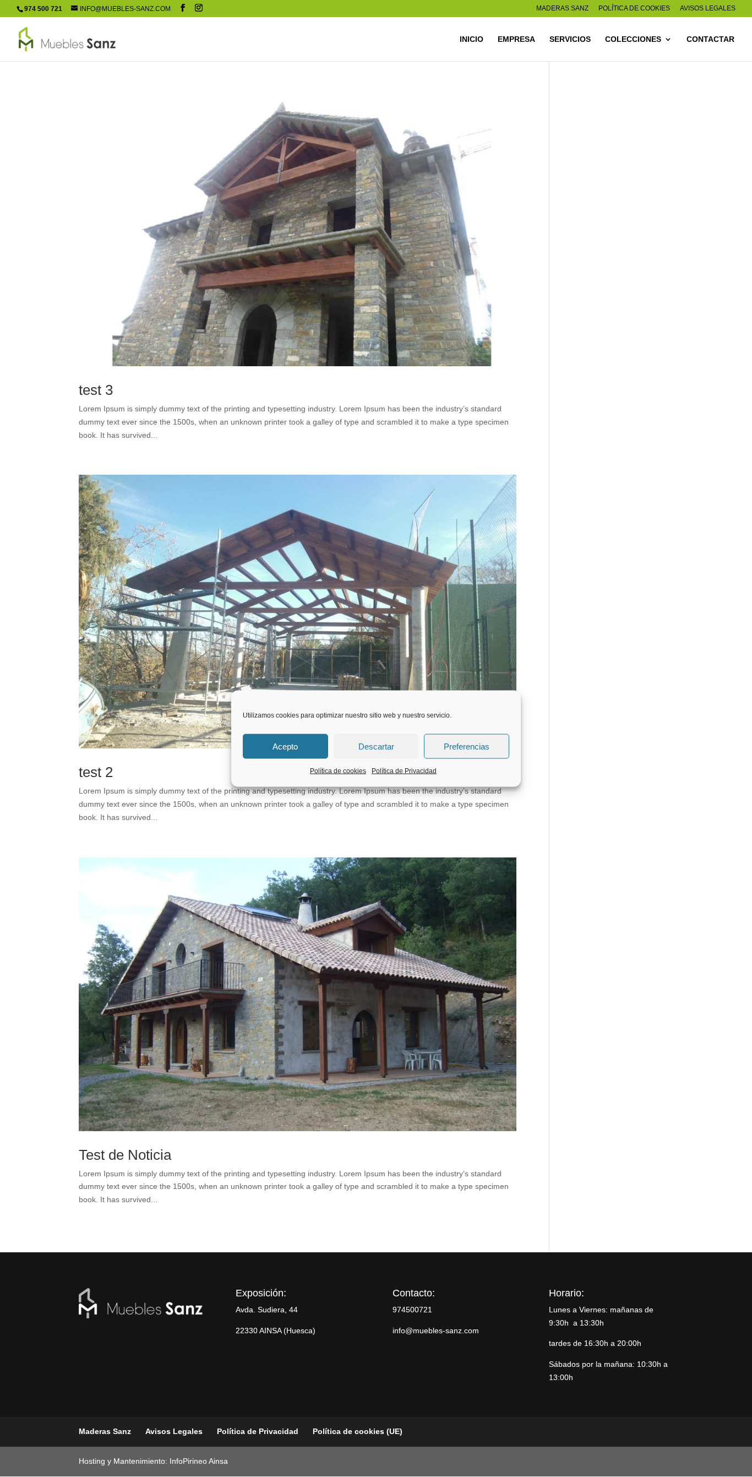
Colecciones (633, 39)
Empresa (516, 39)
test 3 (96, 390)
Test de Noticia (125, 1155)
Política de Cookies (634, 8)
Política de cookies (338, 771)
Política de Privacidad (404, 771)
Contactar (710, 39)
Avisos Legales (707, 8)
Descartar (376, 746)
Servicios (570, 39)
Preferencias (466, 746)
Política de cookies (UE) (357, 1431)
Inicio (471, 39)
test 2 (96, 772)
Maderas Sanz (562, 8)
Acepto (285, 746)
